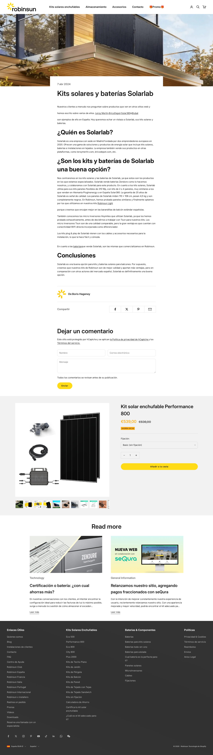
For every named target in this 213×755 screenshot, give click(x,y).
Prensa (10, 707)
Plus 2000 (71, 656)
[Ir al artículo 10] (103, 504)
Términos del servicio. (68, 343)
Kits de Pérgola (74, 672)
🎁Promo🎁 (156, 6)
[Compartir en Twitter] (126, 309)
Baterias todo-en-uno (136, 647)
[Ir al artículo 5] (56, 504)
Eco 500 (70, 636)
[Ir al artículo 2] (28, 504)
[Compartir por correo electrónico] (150, 309)
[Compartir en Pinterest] (138, 309)
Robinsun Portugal (16, 687)
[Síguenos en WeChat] (68, 736)
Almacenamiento (96, 6)
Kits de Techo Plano (76, 662)
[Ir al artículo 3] (38, 504)
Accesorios (119, 6)
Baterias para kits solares (138, 641)
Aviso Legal (190, 656)
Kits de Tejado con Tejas (78, 687)
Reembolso (190, 647)
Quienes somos (15, 636)
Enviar (64, 385)
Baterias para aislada (135, 652)
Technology (37, 577)
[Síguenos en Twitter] (15, 736)
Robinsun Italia (14, 682)
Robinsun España (16, 672)
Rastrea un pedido (16, 702)
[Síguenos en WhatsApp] (61, 736)
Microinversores (133, 670)
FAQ (9, 656)
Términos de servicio (195, 641)
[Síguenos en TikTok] (46, 736)
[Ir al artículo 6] (66, 504)
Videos (10, 712)
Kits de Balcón (73, 677)
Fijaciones (130, 680)
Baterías (129, 636)
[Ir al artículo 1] (19, 504)
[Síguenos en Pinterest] (31, 736)
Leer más (34, 612)
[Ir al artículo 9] (93, 504)
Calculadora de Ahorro (77, 702)
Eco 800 (70, 647)
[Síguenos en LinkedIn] (53, 736)
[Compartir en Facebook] (115, 309)
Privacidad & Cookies (195, 636)
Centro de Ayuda (15, 662)
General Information (123, 577)
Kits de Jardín (73, 667)
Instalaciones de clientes (20, 647)
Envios (187, 652)
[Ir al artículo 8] (84, 504)
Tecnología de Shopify (197, 746)
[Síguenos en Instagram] (23, 736)
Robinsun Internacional (19, 692)
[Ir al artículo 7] (75, 504)
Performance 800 (75, 641)
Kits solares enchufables (64, 6)
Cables (128, 675)
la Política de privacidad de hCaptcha (129, 339)
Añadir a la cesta (159, 466)
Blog (9, 641)
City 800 (70, 652)
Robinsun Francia (16, 677)
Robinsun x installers (17, 697)
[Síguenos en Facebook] (8, 736)
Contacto (137, 6)
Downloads (12, 717)
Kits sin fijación (74, 697)
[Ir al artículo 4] (47, 504)
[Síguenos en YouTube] (38, 736)
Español (33, 746)
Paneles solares (133, 665)
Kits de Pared (73, 682)
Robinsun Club (14, 667)
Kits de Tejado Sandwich (78, 692)
